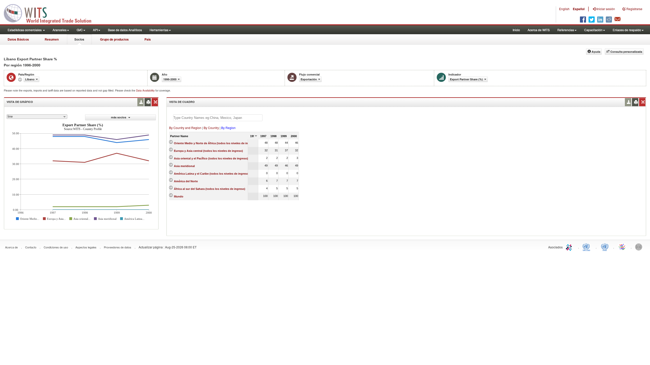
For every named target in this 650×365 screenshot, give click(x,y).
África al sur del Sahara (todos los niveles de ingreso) (209, 188)
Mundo (178, 196)
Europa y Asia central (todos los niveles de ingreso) (208, 150)
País (147, 39)
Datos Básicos (18, 39)
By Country (211, 127)
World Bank (640, 247)
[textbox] (218, 117)
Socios (79, 39)
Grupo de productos (114, 39)
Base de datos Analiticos (125, 30)
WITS (51, 12)
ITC (570, 247)
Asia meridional (184, 166)
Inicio (516, 30)
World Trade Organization (622, 247)
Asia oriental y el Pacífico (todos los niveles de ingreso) (211, 158)
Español (578, 9)
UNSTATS (605, 247)
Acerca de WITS (539, 30)
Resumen (52, 39)
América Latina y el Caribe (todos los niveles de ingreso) (211, 173)
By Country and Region (185, 127)
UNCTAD (587, 247)
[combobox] (37, 116)
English (564, 9)
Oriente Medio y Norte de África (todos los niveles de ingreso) (215, 143)
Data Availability (145, 90)
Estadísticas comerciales (25, 30)
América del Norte (186, 181)
